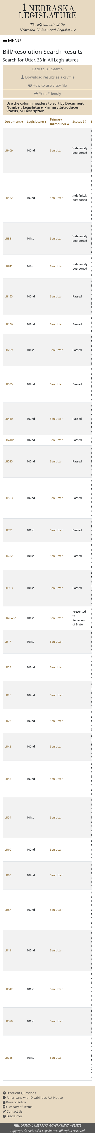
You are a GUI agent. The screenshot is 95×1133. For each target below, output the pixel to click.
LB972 (9, 266)
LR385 (9, 1058)
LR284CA (10, 618)
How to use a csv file (49, 85)
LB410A (9, 440)
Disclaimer (14, 1116)
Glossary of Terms (18, 1107)
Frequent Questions (21, 1093)
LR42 (8, 746)
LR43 (8, 779)
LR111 (9, 950)
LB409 (9, 150)
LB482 (9, 198)
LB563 (9, 498)
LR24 (8, 667)
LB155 (9, 296)
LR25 (8, 695)
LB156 (9, 324)
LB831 (9, 238)
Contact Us (14, 1111)
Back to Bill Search (47, 69)
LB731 (9, 530)
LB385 (9, 384)
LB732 (9, 556)
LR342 (9, 989)
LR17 (8, 642)
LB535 (9, 461)
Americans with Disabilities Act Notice (34, 1097)
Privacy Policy (15, 1102)
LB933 (9, 588)
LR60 (8, 849)
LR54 (8, 817)
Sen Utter (56, 150)
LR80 (8, 875)
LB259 (9, 350)
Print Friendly (49, 93)
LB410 (9, 419)
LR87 (8, 910)
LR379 (9, 1021)
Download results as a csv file (49, 77)
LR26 (8, 721)
